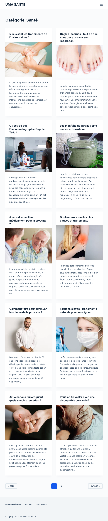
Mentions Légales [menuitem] (13, 504)
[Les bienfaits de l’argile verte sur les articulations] (79, 151)
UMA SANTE (15, 4)
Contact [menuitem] (29, 504)
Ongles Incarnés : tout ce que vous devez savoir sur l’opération (79, 37)
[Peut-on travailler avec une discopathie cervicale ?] (79, 422)
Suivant (94, 486)
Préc (12, 486)
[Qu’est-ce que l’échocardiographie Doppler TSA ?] (28, 154)
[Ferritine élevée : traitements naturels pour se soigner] (79, 334)
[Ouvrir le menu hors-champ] (101, 4)
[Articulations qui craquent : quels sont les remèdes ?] (28, 422)
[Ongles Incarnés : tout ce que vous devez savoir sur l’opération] (79, 62)
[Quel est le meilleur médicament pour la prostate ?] (28, 245)
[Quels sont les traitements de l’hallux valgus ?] (28, 59)
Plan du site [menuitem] (41, 504)
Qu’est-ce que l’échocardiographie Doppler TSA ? (27, 129)
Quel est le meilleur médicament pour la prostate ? (27, 221)
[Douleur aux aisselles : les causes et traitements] (79, 242)
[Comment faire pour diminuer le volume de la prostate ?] (28, 334)
